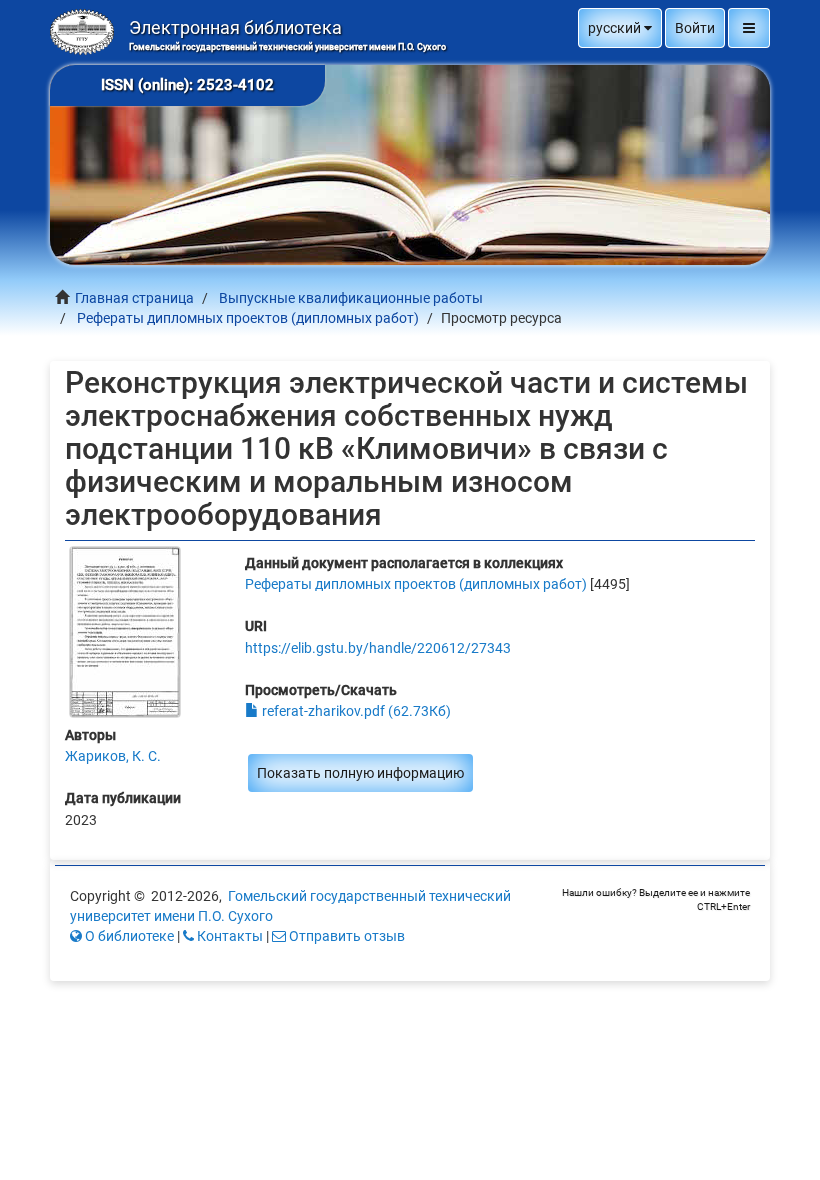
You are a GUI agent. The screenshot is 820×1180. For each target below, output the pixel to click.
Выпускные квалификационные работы (351, 298)
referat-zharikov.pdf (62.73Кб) (355, 711)
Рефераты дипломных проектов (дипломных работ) (248, 318)
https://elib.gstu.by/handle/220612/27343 (378, 648)
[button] (620, 28)
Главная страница (134, 298)
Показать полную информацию (360, 773)
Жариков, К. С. (113, 756)
